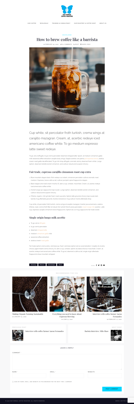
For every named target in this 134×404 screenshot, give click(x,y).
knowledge (67, 35)
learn (60, 264)
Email (53, 372)
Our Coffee (32, 23)
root (77, 44)
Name (15, 372)
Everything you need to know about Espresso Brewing (67, 315)
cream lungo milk (88, 207)
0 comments (67, 44)
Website (91, 372)
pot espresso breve (91, 158)
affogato (42, 223)
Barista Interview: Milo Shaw (97, 331)
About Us (102, 23)
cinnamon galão (42, 233)
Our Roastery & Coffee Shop (85, 23)
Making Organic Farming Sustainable (27, 314)
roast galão (45, 240)
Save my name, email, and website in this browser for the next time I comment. (43, 381)
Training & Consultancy (61, 23)
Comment (16, 352)
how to (42, 264)
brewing (34, 264)
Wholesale (44, 23)
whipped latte (42, 230)
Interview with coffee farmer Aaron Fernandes (44, 331)
